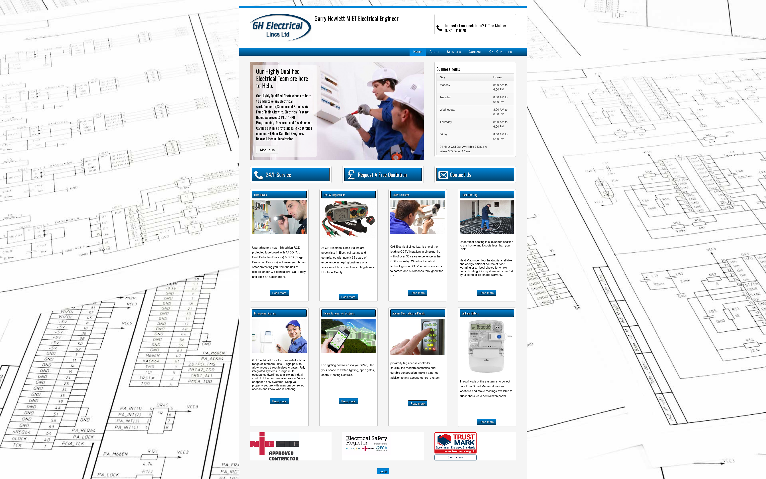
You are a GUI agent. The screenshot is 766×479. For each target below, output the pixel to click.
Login (383, 471)
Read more (279, 293)
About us (267, 149)
